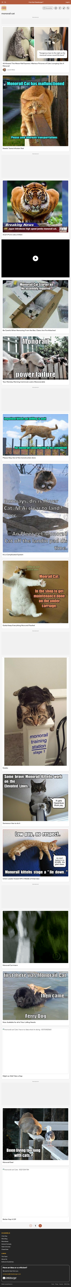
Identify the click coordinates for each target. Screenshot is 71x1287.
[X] (68, 8)
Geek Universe (5, 1247)
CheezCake (4, 1249)
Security (61, 1284)
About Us (4, 1259)
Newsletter (49, 8)
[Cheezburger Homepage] (35, 1278)
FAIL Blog (4, 1239)
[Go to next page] (40, 1225)
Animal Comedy (6, 1244)
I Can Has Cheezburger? (36, 2)
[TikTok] (63, 8)
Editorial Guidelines (7, 1262)
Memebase (4, 1241)
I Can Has (4, 1236)
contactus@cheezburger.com (12, 1274)
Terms (52, 1284)
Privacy (56, 1284)
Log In (68, 2)
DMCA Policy (67, 1284)
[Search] (5, 2)
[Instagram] (55, 8)
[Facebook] (59, 8)
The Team (4, 1256)
